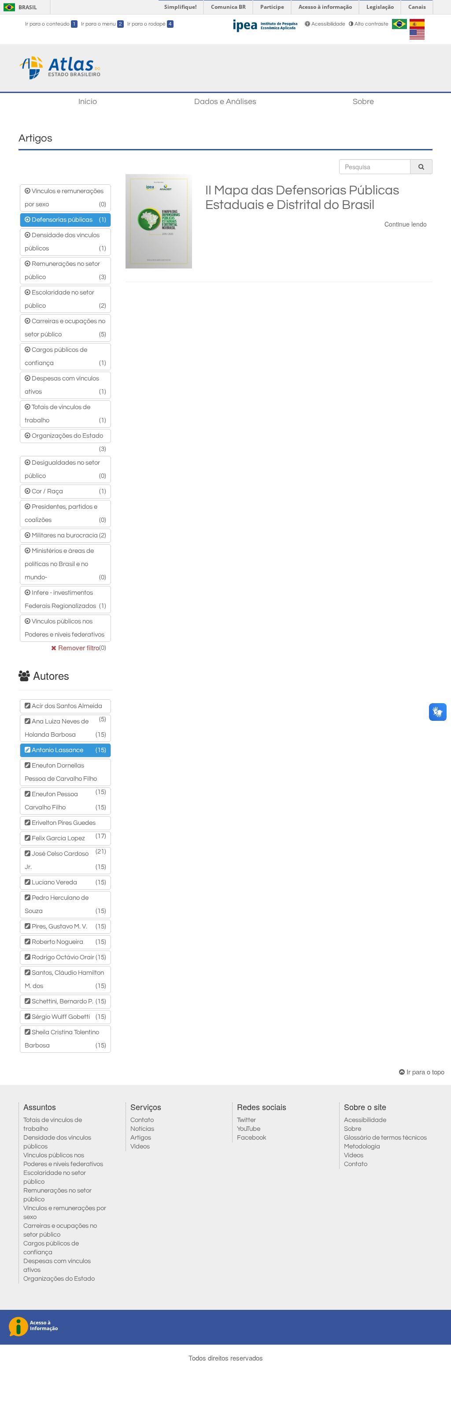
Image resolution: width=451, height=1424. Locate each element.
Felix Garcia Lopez (68, 840)
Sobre (363, 101)
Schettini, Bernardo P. (68, 1001)
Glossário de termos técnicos (385, 1137)
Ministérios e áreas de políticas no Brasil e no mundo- (65, 564)
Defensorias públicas (68, 219)
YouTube (248, 1129)
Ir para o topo (424, 1071)
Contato (142, 1120)
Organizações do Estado (68, 437)
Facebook (251, 1137)
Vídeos (140, 1146)
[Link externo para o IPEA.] (265, 24)
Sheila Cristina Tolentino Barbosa (65, 1039)
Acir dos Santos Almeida (68, 708)
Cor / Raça (68, 491)
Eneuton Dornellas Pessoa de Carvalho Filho (65, 774)
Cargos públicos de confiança (65, 356)
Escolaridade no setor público (65, 299)
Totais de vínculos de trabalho (65, 414)
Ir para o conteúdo (50, 24)
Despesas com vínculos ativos (65, 385)
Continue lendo (405, 224)
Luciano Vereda (68, 882)
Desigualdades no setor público (65, 469)
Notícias (142, 1129)
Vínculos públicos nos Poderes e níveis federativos (65, 630)
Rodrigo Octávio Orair (68, 957)
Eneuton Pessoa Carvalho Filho (65, 801)
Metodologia (362, 1146)
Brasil (18, 7)
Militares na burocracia (68, 535)
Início (87, 101)
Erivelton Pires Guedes (68, 825)
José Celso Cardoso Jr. (65, 860)
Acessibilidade (328, 24)
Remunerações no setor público (65, 270)
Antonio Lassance (68, 750)
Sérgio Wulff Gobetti (68, 1017)
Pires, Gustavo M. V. (68, 926)
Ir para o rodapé (149, 24)
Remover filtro (77, 647)
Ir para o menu (101, 24)
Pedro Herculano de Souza (65, 904)
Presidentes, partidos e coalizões (65, 513)
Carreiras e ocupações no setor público (65, 328)
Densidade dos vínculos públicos (65, 242)
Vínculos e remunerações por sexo (65, 198)
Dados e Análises (225, 101)
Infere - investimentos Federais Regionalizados (65, 599)
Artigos (140, 1137)
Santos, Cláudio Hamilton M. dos (65, 979)
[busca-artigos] (421, 166)
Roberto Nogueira (68, 942)
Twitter (246, 1120)
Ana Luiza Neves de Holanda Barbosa (65, 728)
